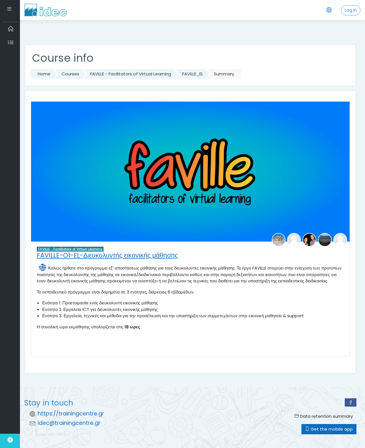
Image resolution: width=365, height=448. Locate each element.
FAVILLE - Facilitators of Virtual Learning (130, 74)
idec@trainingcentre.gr (69, 423)
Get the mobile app (331, 429)
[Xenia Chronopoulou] (294, 239)
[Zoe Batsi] (278, 239)
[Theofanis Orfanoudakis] (340, 239)
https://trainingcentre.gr (71, 413)
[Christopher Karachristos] (309, 239)
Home (44, 74)
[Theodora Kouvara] (325, 239)
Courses (70, 74)
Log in (351, 10)
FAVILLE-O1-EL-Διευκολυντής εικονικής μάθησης (107, 255)
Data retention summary (326, 416)
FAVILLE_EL (192, 74)
